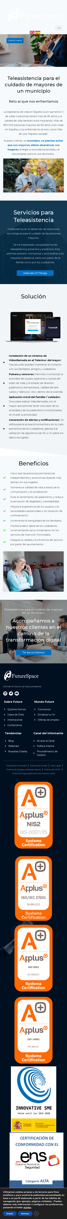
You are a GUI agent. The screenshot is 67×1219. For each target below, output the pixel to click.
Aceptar (9, 1213)
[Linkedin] (5, 693)
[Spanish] (38, 32)
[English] (32, 32)
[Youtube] (17, 693)
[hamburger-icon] (59, 28)
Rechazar (25, 1213)
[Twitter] (11, 693)
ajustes (27, 1207)
